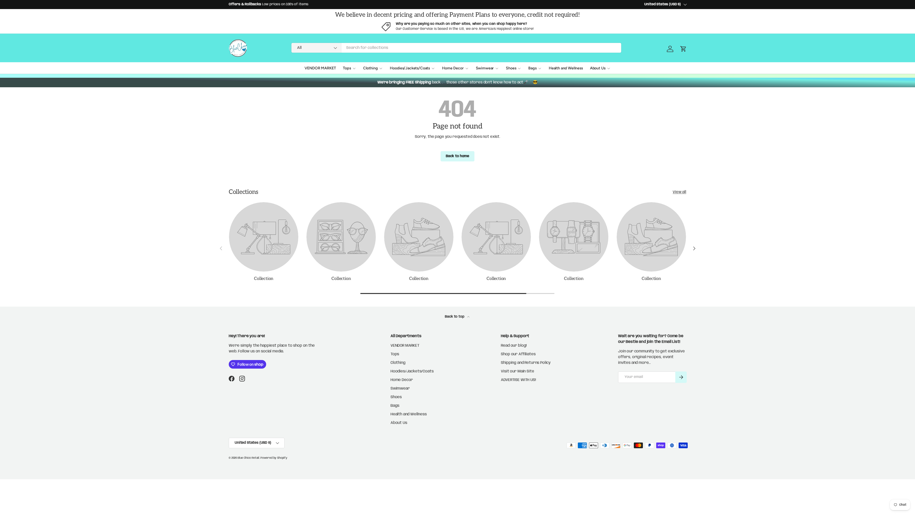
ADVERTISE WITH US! (518, 380)
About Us (597, 68)
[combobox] (456, 48)
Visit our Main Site (517, 371)
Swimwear (485, 68)
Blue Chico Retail (248, 457)
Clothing (370, 68)
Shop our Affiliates (518, 354)
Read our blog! (514, 346)
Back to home (457, 156)
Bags (532, 68)
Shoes (511, 68)
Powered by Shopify (273, 457)
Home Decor (452, 68)
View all (679, 192)
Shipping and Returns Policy (526, 363)
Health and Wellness (566, 68)
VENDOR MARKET (320, 68)
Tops (347, 68)
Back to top (455, 316)
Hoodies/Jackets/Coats (410, 68)
